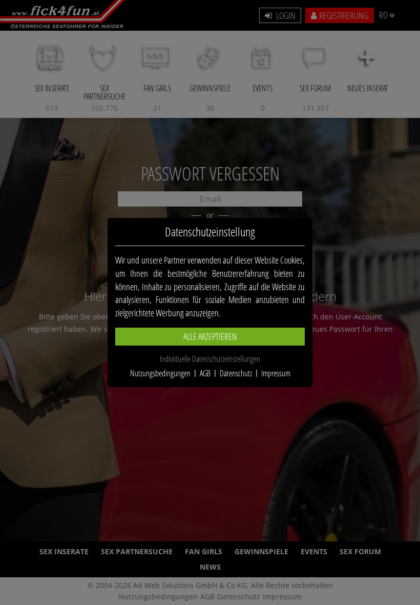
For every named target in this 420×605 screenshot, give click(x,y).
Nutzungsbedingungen (160, 373)
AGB (205, 373)
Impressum (275, 373)
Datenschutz (236, 373)
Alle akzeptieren (210, 336)
